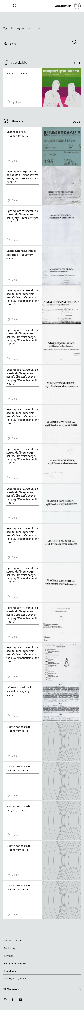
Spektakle (18, 62)
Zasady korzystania (15, 978)
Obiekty (17, 121)
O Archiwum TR (12, 940)
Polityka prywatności (16, 963)
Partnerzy (10, 948)
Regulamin (10, 970)
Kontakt (8, 955)
